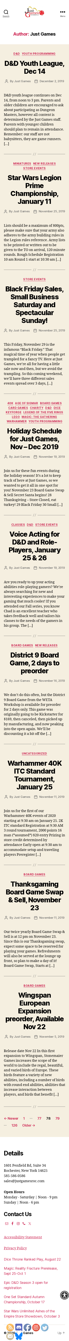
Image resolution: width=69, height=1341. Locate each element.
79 (57, 1118)
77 (39, 1118)
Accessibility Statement (23, 1237)
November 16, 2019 (52, 681)
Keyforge (13, 412)
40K (10, 403)
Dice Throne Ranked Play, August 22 (32, 1259)
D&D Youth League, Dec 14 (34, 67)
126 (14, 1125)
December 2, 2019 (52, 81)
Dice (57, 407)
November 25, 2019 (52, 211)
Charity (36, 407)
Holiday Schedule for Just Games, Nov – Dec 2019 (34, 439)
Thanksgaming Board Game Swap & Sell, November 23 (34, 896)
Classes (18, 524)
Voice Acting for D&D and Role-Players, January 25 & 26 (34, 546)
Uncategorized (34, 753)
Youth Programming (39, 53)
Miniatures (22, 163)
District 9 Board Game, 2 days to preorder (34, 663)
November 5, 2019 (51, 1036)
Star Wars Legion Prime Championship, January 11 (34, 189)
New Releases (44, 163)
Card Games (18, 407)
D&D (16, 53)
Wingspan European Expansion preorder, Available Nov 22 (34, 1011)
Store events (34, 168)
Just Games (22, 81)
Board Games (51, 403)
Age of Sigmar (26, 403)
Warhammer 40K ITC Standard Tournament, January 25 (34, 775)
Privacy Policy (15, 1248)
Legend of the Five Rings (43, 412)
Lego (16, 416)
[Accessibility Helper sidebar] (64, 1295)
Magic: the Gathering (39, 416)
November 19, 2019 (52, 456)
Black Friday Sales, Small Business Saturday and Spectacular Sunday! (34, 305)
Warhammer (17, 421)
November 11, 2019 (52, 797)
